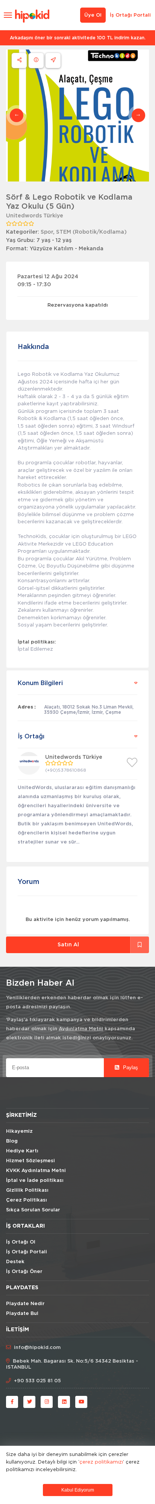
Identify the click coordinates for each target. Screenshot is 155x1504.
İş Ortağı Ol (20, 1242)
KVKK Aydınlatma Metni (36, 1170)
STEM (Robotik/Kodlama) (91, 232)
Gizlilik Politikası (27, 1190)
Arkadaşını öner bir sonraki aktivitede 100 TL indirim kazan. (78, 38)
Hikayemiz (19, 1131)
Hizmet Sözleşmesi (30, 1160)
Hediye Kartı (22, 1151)
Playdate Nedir (25, 1303)
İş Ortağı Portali (130, 15)
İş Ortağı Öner (24, 1271)
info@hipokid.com (37, 1347)
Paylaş (130, 1067)
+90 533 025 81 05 (37, 1380)
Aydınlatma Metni (81, 1028)
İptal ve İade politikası (35, 1180)
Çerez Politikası (26, 1200)
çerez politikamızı (101, 1461)
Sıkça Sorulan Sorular (33, 1210)
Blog (12, 1141)
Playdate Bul (22, 1313)
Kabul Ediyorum (77, 1490)
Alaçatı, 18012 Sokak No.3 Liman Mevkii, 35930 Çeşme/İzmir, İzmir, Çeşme (89, 710)
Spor (47, 232)
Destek (15, 1261)
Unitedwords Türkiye (34, 216)
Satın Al (68, 944)
